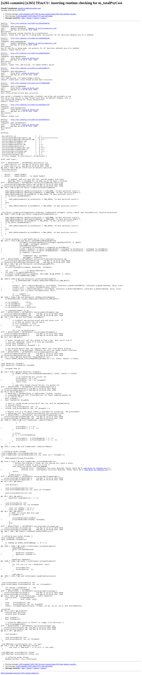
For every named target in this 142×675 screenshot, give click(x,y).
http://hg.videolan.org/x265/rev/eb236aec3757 (30, 104)
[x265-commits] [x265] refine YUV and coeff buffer (34, 16)
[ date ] (23, 18)
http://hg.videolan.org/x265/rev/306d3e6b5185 (30, 38)
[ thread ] (29, 18)
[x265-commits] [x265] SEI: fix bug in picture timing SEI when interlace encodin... (48, 14)
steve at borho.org (30, 58)
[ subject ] (36, 18)
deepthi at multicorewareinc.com (29, 8)
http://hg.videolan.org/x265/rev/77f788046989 (30, 83)
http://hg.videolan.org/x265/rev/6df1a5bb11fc (30, 68)
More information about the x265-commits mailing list (20, 673)
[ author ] (43, 18)
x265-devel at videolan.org (94, 468)
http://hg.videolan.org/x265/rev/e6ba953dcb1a (30, 53)
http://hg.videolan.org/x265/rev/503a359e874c (30, 23)
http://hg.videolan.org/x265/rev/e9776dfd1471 (30, 119)
